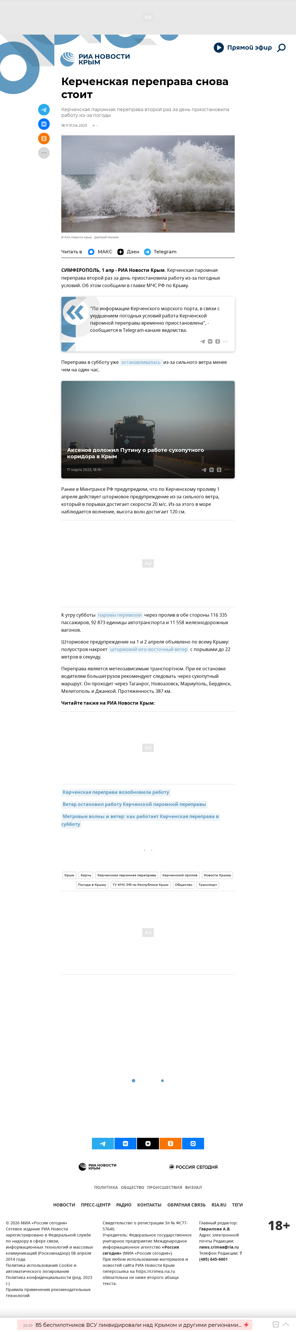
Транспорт (208, 885)
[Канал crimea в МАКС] (193, 1143)
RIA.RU (219, 1205)
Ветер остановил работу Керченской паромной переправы (134, 805)
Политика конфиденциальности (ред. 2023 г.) (49, 1281)
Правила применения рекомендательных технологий (48, 1293)
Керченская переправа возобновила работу (116, 792)
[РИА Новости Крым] (95, 59)
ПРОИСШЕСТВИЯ (164, 1188)
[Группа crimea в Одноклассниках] (171, 1143)
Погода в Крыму (92, 885)
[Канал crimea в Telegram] (103, 1143)
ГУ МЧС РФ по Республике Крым (141, 885)
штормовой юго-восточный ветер (149, 649)
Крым (69, 875)
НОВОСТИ (64, 1205)
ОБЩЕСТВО (132, 1188)
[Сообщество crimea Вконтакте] (125, 1143)
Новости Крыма (217, 875)
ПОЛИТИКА (106, 1188)
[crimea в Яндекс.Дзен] (148, 1143)
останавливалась (141, 362)
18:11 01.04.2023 (74, 125)
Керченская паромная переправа (126, 875)
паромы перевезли (119, 615)
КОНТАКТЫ (149, 1205)
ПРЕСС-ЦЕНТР (95, 1205)
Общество (183, 885)
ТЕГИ (237, 1205)
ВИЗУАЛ (193, 1188)
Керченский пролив (179, 875)
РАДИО (124, 1205)
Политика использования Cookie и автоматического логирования (41, 1268)
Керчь (86, 875)
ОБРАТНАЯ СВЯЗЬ (186, 1205)
